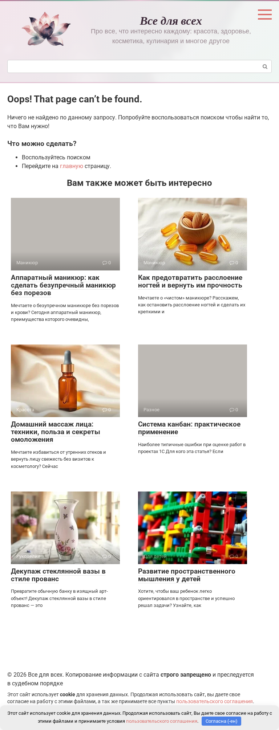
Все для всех (171, 20)
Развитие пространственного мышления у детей (186, 575)
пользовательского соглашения (214, 701)
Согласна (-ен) (222, 721)
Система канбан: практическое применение (189, 428)
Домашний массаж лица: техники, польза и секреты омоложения (55, 432)
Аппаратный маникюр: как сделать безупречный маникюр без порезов (63, 285)
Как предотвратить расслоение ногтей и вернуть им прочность (190, 281)
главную (71, 166)
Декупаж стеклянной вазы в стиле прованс (58, 575)
